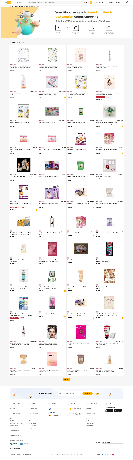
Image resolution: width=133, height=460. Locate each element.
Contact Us (13, 411)
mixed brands (62, 120)
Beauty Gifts (120, 120)
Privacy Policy (65, 454)
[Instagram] (105, 454)
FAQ (30, 420)
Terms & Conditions (55, 454)
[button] (100, 2)
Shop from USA (13, 451)
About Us (12, 408)
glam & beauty (62, 312)
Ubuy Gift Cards (33, 428)
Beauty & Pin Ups (62, 231)
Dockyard (88, 418)
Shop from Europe (86, 451)
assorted (63, 174)
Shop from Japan (32, 451)
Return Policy (32, 416)
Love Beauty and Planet (33, 285)
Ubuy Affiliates (33, 425)
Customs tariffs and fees (16, 423)
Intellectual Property (15, 416)
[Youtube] (107, 454)
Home (11, 6)
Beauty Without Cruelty (33, 91)
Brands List (32, 411)
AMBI (93, 285)
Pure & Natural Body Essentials (90, 201)
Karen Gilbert (120, 312)
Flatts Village (89, 420)
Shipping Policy (14, 425)
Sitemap (12, 418)
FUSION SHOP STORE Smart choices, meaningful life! (119, 341)
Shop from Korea (55, 451)
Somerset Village (90, 413)
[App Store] (109, 411)
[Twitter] (110, 454)
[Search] (91, 2)
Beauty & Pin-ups (33, 341)
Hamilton (88, 408)
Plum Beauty (63, 201)
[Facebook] (102, 454)
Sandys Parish (89, 425)
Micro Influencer (14, 428)
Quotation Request (15, 413)
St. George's (89, 411)
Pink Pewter (120, 174)
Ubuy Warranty (14, 433)
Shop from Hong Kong (43, 451)
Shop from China (65, 451)
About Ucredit (32, 423)
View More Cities (90, 428)
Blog (30, 418)
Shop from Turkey (75, 451)
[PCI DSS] (13, 444)
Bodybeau (120, 147)
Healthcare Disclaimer (15, 435)
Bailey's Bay (89, 416)
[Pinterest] (113, 454)
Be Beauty (92, 120)
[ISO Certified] (23, 443)
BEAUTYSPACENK (62, 91)
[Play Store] (118, 411)
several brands (33, 174)
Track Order (13, 420)
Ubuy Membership (14, 430)
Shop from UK (22, 451)
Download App (33, 408)
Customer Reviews (34, 413)
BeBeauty (35, 147)
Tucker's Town (90, 423)
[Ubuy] (8, 2)
